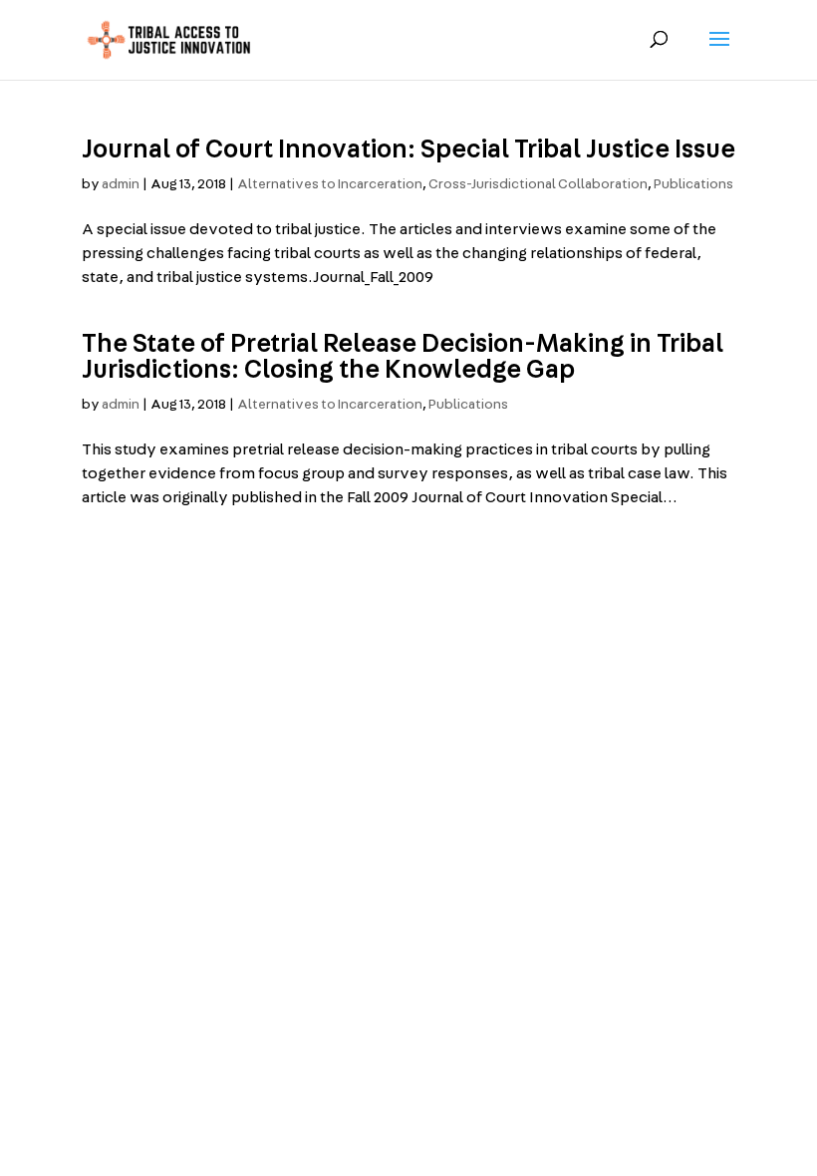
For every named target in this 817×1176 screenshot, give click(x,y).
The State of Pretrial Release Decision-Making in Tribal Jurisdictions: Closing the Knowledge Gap (402, 357)
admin (120, 184)
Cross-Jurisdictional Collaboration (538, 184)
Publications (693, 184)
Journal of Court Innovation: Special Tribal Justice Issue (408, 149)
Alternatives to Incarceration (329, 184)
